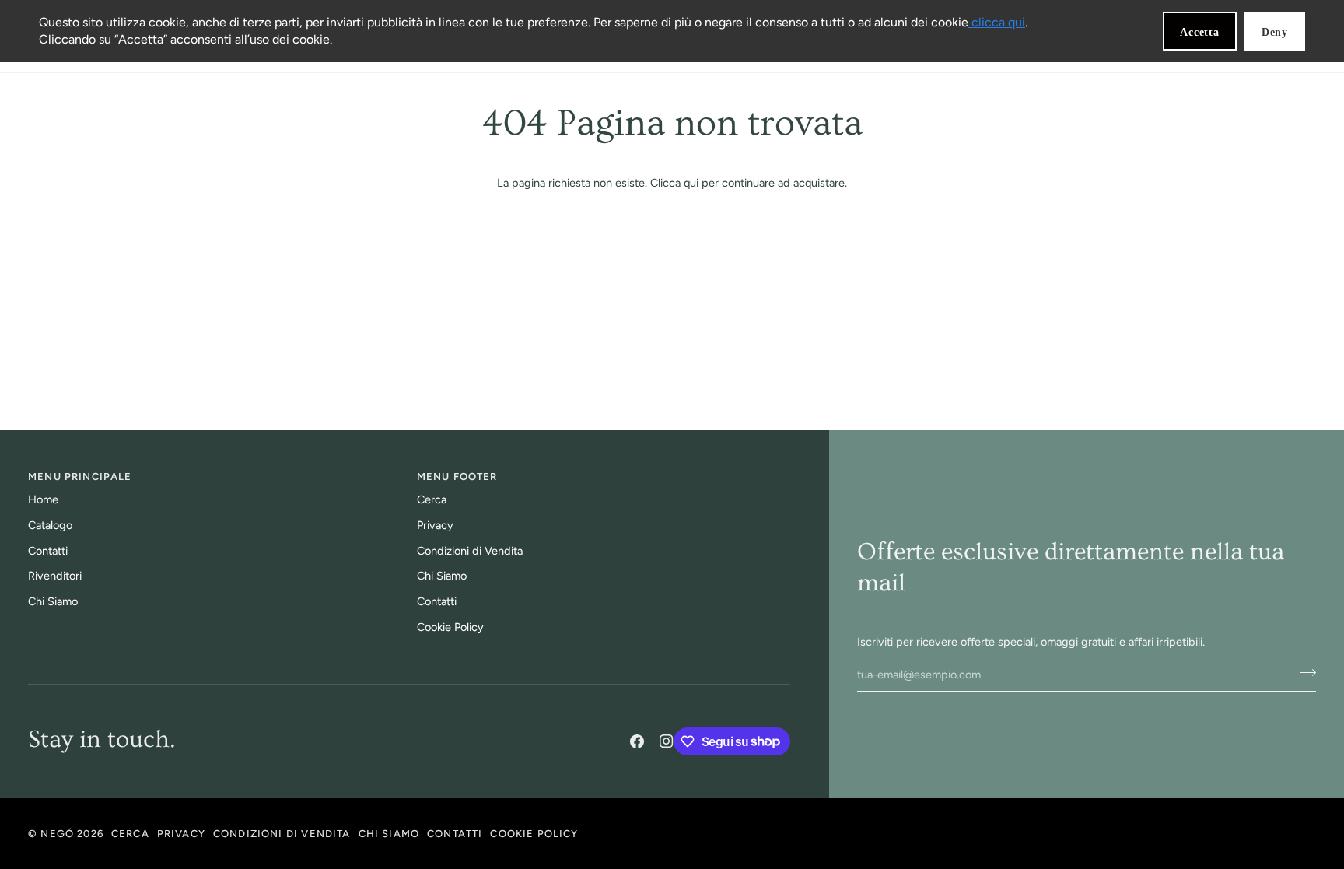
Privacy (435, 525)
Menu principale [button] (80, 476)
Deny (1275, 32)
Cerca (431, 499)
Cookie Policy (450, 627)
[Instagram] (667, 741)
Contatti (48, 551)
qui (691, 183)
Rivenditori (55, 576)
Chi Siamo (53, 601)
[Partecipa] (1303, 673)
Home (43, 499)
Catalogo (50, 525)
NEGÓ (57, 833)
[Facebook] (637, 741)
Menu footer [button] (457, 476)
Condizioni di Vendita (470, 551)
